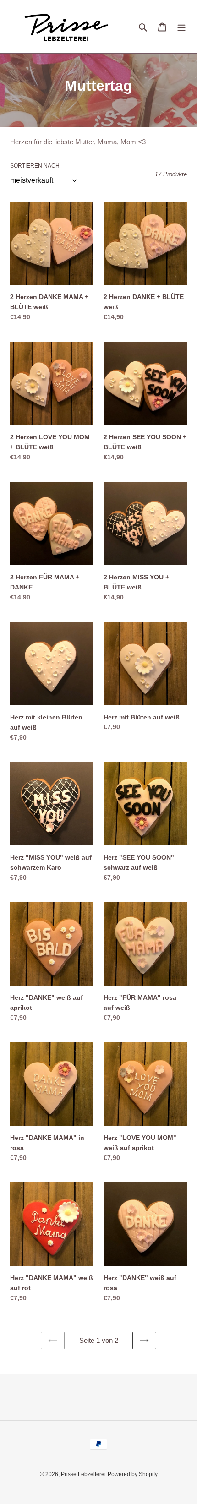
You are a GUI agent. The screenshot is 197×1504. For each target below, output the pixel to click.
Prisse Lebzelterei (83, 1474)
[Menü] (181, 27)
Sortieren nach (35, 166)
